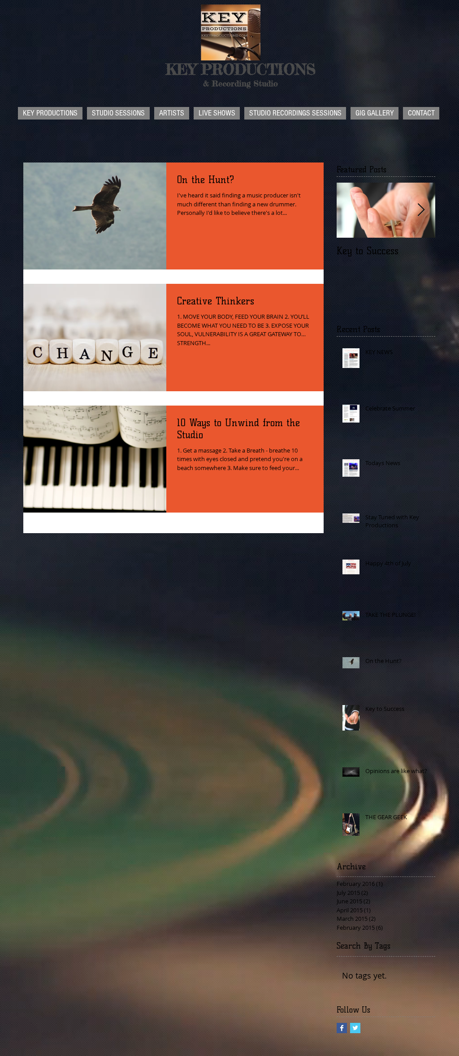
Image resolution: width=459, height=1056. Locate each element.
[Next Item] (421, 210)
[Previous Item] (351, 210)
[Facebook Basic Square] (342, 1028)
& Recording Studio (240, 83)
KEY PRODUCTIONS (240, 69)
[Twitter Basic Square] (355, 1028)
